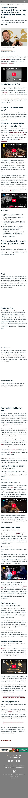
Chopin (18, 533)
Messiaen (3, 648)
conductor (5, 119)
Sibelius (10, 711)
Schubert (12, 487)
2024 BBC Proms (5, 59)
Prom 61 (11, 63)
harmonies (5, 92)
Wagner (9, 424)
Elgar (2, 444)
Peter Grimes (9, 458)
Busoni (19, 190)
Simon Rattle (4, 63)
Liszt (11, 452)
